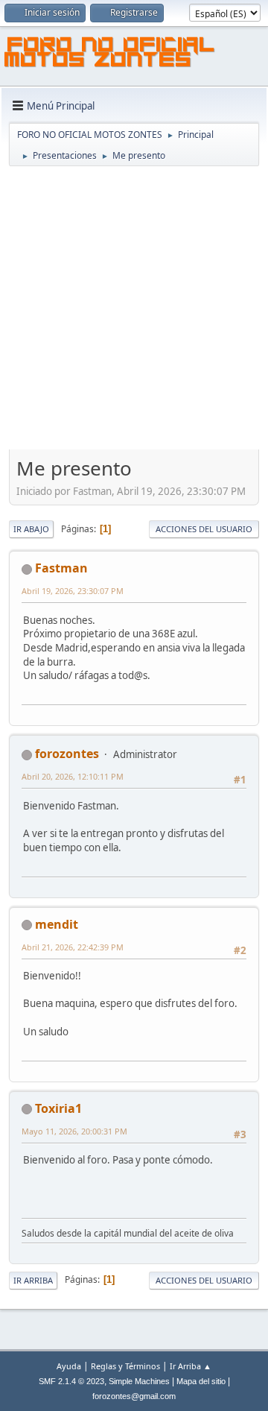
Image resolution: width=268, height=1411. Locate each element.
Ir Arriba (33, 1280)
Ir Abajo (31, 528)
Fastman (61, 568)
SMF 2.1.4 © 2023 (71, 1381)
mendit (56, 924)
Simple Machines (139, 1381)
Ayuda (69, 1365)
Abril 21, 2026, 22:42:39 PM (73, 947)
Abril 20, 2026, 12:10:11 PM (73, 776)
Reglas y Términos (125, 1365)
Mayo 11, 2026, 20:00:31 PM (74, 1131)
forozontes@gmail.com (134, 1396)
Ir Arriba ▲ (190, 1365)
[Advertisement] (134, 309)
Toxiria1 (58, 1108)
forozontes (67, 753)
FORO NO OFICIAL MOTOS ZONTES (110, 54)
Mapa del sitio (201, 1381)
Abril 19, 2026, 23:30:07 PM (73, 590)
